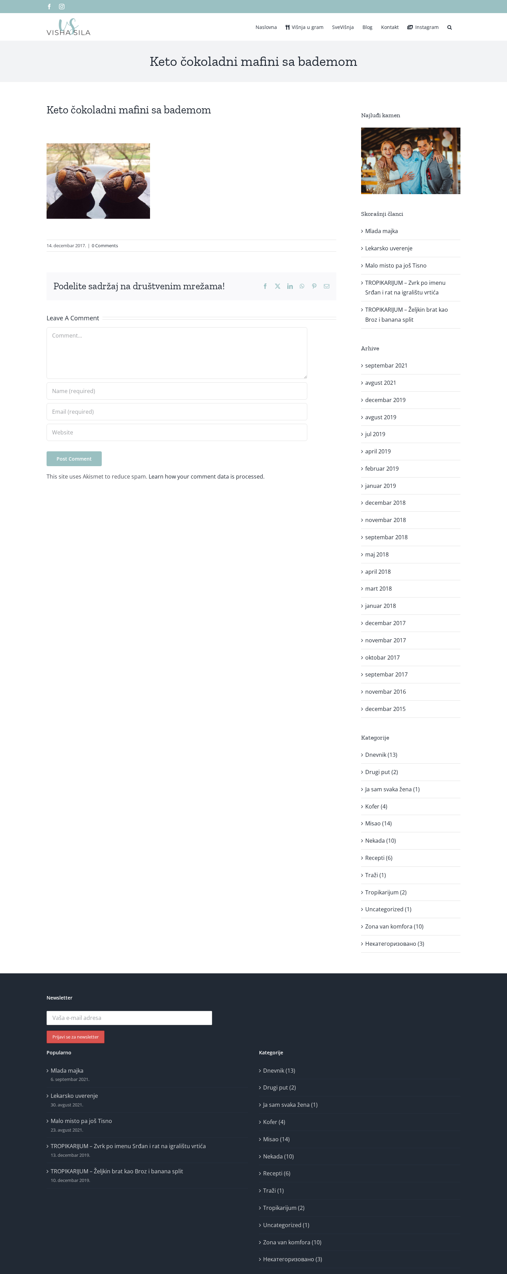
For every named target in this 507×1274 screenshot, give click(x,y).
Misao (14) (378, 823)
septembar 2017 (386, 674)
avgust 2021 (380, 383)
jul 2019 (375, 434)
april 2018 (378, 571)
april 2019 (378, 451)
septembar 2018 (386, 537)
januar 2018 (380, 606)
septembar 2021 (386, 365)
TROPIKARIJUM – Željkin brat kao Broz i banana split (117, 1171)
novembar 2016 (385, 691)
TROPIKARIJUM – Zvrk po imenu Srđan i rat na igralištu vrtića (128, 1146)
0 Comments (105, 245)
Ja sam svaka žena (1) (392, 789)
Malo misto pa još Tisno (396, 265)
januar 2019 (380, 486)
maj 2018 (377, 554)
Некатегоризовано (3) (394, 943)
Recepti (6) (378, 858)
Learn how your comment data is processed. (207, 476)
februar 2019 (382, 468)
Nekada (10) (380, 840)
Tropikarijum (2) (386, 892)
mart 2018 (378, 588)
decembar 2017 (385, 623)
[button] (449, 26)
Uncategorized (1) (388, 909)
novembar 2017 (385, 640)
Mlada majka (381, 231)
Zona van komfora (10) (394, 926)
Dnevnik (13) (381, 755)
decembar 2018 (385, 502)
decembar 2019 (385, 400)
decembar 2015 (385, 709)
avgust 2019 (380, 417)
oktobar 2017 (382, 657)
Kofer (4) (376, 806)
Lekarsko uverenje (388, 248)
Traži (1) (375, 875)
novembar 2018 (385, 520)
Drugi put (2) (381, 772)
